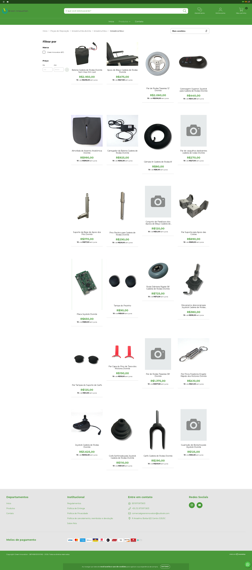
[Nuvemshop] (237, 554)
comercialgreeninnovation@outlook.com (150, 513)
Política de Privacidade (77, 513)
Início (111, 21)
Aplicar (67, 70)
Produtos (124, 21)
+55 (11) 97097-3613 (140, 508)
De (44, 65)
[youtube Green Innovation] (7, 2)
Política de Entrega (76, 508)
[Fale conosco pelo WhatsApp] (248, 564)
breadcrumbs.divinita (81, 31)
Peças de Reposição (59, 31)
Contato (139, 21)
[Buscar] (185, 11)
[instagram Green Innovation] (4, 2)
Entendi (165, 567)
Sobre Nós (72, 523)
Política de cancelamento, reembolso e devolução (90, 518)
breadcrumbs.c (100, 31)
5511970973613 (138, 503)
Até (55, 65)
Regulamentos (74, 503)
